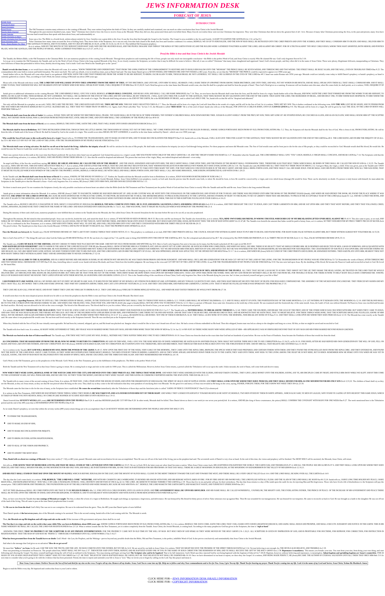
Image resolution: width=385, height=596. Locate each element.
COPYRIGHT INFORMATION (189, 581)
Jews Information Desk (9, 41)
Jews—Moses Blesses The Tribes (13, 44)
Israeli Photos (6, 29)
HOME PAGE (6, 22)
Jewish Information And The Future (14, 39)
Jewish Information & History (11, 36)
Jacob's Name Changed (10, 32)
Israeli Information (8, 27)
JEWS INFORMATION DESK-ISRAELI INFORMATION (204, 578)
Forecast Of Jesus (8, 24)
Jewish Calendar (7, 34)
